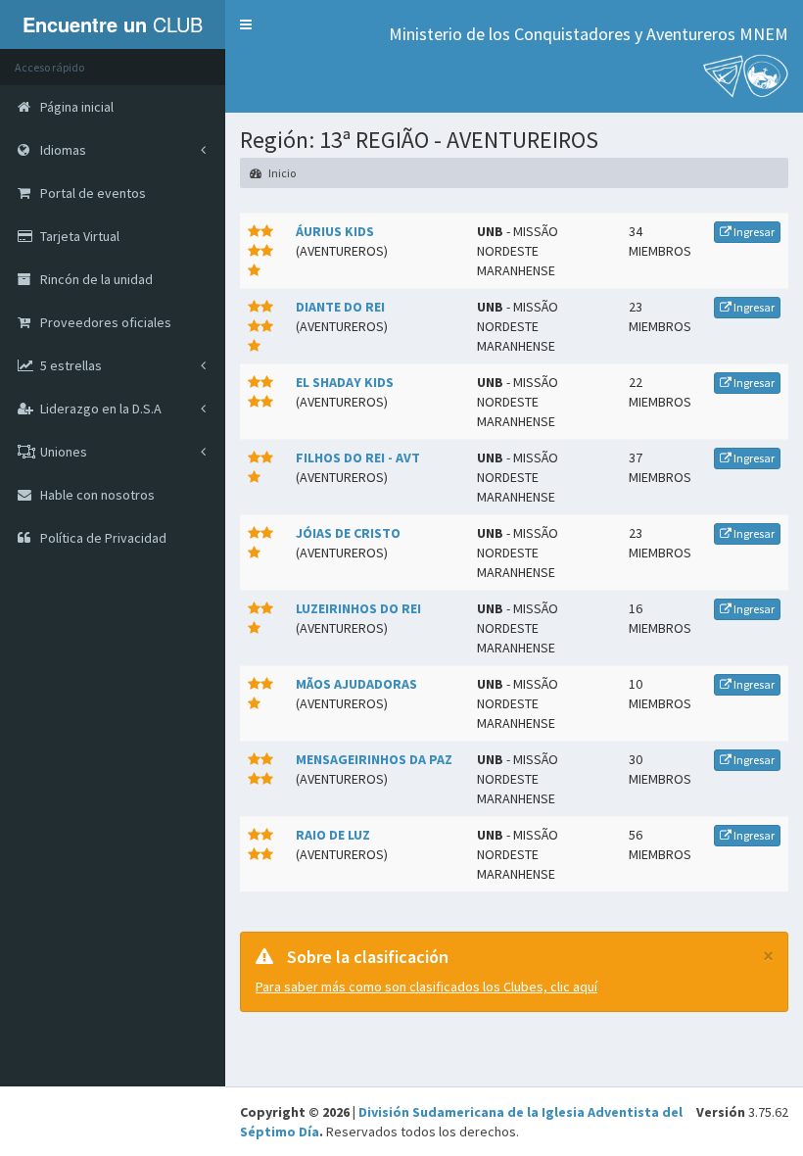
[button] (245, 24)
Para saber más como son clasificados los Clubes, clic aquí (426, 986)
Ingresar (753, 231)
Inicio (281, 173)
